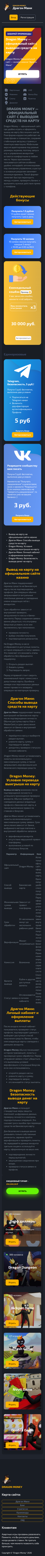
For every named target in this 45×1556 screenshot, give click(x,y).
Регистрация (27, 17)
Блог (22, 1505)
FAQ (22, 1520)
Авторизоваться (22, 221)
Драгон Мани (23, 1501)
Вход (13, 17)
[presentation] (7, 81)
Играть (22, 74)
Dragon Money (12, 1486)
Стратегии (22, 1509)
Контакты (23, 1516)
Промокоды (22, 1512)
